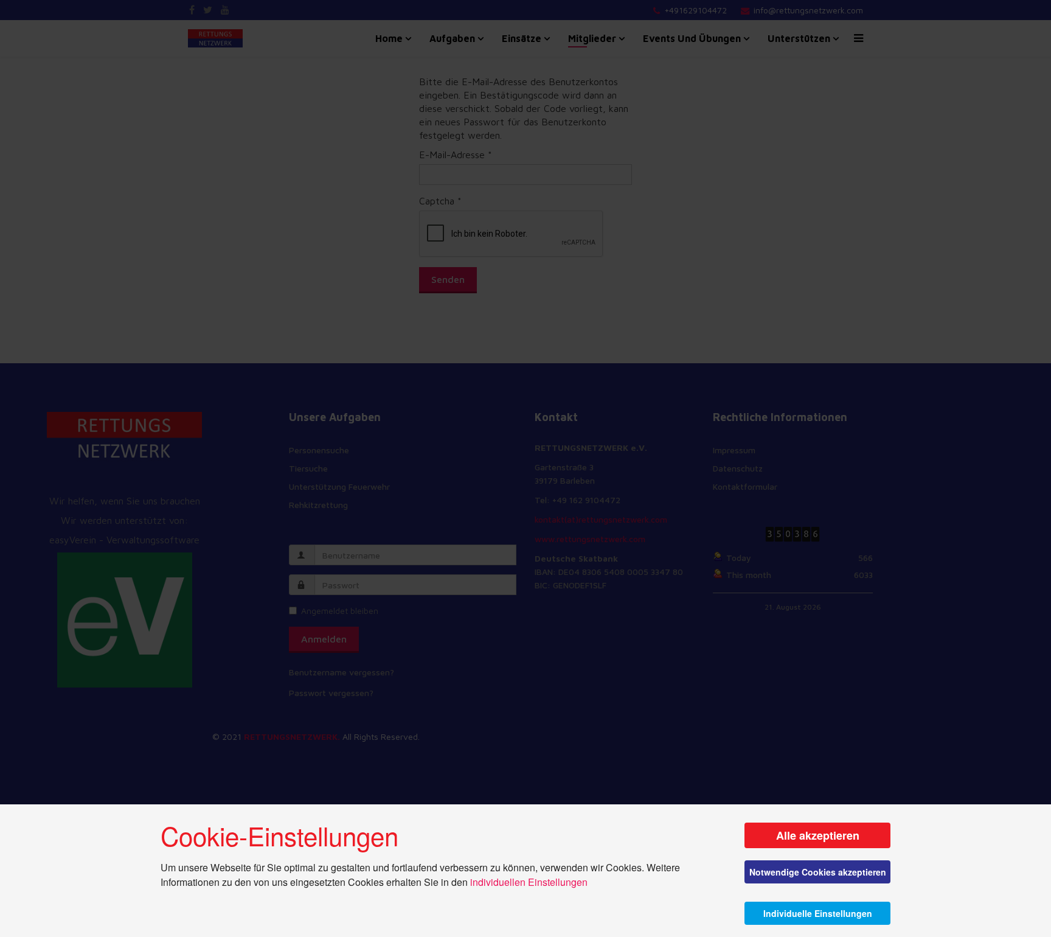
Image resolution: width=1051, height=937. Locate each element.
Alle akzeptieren (817, 835)
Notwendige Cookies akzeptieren (817, 872)
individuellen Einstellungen (529, 882)
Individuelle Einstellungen (817, 913)
